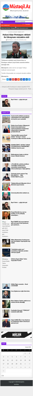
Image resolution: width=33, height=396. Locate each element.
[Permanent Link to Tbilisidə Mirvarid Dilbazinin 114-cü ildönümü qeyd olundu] (6, 187)
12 (12, 360)
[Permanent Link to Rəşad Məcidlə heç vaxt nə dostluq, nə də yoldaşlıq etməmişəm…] (6, 215)
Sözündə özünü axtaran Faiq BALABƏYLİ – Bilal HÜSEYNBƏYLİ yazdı (19, 175)
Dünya (11, 32)
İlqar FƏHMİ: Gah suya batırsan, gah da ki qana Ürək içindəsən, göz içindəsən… (20, 223)
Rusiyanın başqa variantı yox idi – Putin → (21, 89)
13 (16, 360)
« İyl (2, 375)
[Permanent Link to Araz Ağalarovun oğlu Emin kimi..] (6, 294)
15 (25, 360)
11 (8, 360)
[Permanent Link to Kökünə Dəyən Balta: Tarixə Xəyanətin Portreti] (6, 270)
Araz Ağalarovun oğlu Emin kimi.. (20, 291)
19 (12, 364)
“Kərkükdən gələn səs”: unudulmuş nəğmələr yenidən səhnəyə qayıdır (19, 251)
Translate (27, 24)
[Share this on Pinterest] (16, 79)
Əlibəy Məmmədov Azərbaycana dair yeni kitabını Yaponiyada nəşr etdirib (20, 241)
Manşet (15, 32)
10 (3, 360)
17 (3, 364)
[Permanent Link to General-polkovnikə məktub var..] (6, 196)
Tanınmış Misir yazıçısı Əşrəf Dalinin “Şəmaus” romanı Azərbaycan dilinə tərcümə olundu (21, 137)
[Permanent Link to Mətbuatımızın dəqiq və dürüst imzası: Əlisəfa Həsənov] (6, 158)
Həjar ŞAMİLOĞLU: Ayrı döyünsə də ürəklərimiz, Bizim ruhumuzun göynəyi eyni (20, 321)
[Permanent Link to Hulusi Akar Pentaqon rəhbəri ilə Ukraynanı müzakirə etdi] (16, 49)
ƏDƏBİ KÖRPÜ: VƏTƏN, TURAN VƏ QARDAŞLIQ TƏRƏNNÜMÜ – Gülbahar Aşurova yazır (20, 146)
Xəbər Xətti (21, 32)
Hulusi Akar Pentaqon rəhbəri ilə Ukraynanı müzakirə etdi (16, 35)
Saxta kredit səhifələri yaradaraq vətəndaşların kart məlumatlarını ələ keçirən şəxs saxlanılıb (20, 117)
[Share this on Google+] (13, 79)
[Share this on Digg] (24, 79)
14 (21, 360)
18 (8, 364)
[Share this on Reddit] (18, 79)
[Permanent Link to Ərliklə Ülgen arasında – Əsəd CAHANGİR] (6, 286)
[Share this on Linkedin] (27, 79)
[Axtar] (15, 27)
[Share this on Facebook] (10, 79)
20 (16, 364)
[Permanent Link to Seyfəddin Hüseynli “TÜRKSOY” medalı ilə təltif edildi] (6, 314)
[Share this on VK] (21, 79)
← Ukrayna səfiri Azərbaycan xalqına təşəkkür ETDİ (15, 86)
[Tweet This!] (7, 79)
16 (29, 360)
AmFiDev (16, 384)
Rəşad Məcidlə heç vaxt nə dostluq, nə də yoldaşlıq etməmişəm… (18, 213)
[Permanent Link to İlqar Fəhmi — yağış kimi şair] (6, 103)
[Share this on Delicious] (29, 79)
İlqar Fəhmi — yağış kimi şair (19, 99)
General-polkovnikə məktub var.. (20, 193)
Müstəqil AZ (10, 39)
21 (21, 364)
